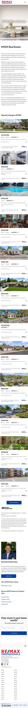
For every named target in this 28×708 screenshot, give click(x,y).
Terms (20, 705)
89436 (2, 699)
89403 (2, 682)
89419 (2, 691)
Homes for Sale (5, 597)
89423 (15, 691)
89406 (15, 682)
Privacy (25, 705)
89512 (15, 676)
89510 (15, 674)
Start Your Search (14, 502)
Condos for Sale (5, 599)
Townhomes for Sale (6, 601)
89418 (15, 688)
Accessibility (15, 705)
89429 (15, 693)
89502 (2, 670)
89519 (2, 678)
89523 (2, 680)
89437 (15, 699)
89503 (15, 670)
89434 (15, 697)
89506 (2, 672)
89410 (2, 686)
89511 (2, 676)
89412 (15, 686)
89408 (2, 684)
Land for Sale (4, 604)
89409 (15, 684)
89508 (15, 672)
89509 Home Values (6, 585)
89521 (15, 678)
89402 (15, 680)
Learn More (8, 576)
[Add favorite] (26, 142)
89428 (2, 693)
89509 (2, 674)
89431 (15, 695)
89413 (2, 688)
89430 (2, 695)
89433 (2, 697)
